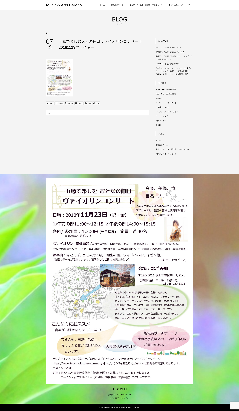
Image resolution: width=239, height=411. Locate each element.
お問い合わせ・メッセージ (179, 5)
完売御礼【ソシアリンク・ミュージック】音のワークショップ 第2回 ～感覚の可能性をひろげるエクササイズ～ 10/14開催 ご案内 (174, 71)
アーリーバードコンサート (166, 103)
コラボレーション (163, 107)
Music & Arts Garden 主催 (166, 89)
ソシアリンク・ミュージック (167, 112)
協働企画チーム (117, 5)
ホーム (102, 5)
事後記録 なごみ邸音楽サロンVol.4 (170, 52)
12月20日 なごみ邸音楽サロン (168, 64)
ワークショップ (162, 116)
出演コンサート (162, 121)
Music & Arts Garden (64, 4)
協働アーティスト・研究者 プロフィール (146, 5)
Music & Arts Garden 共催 (166, 94)
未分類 (158, 125)
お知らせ (159, 98)
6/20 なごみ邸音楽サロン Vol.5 (168, 47)
